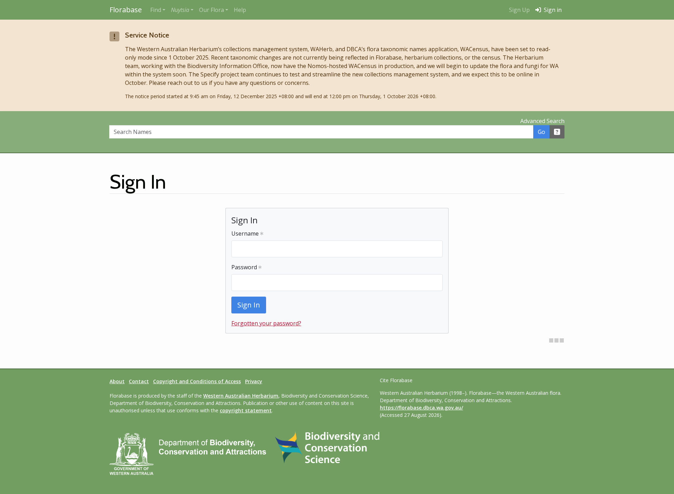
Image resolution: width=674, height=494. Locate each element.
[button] (182, 10)
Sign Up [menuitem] (519, 10)
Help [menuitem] (240, 10)
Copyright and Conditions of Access (197, 381)
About (117, 381)
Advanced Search (542, 121)
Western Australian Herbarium (240, 395)
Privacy (253, 381)
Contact (139, 381)
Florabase (126, 9)
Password (244, 267)
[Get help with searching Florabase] (557, 131)
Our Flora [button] (211, 10)
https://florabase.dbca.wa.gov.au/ (421, 407)
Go (541, 132)
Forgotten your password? (266, 323)
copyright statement (246, 410)
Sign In (248, 305)
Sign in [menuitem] (552, 10)
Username (245, 233)
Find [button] (155, 10)
